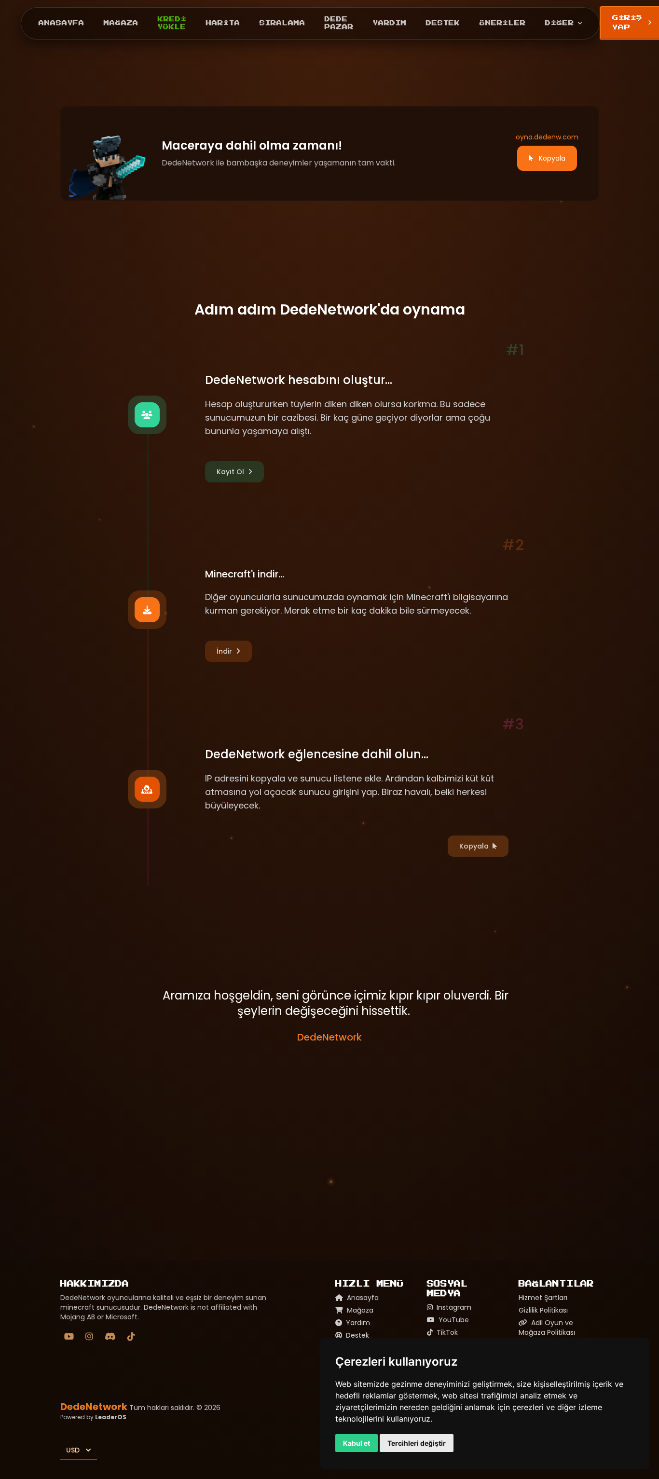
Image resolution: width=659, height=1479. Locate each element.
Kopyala (552, 158)
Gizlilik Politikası (543, 1310)
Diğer (559, 23)
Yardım (390, 23)
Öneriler (503, 23)
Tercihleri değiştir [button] (416, 1443)
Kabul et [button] (356, 1443)
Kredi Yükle (172, 23)
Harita (223, 23)
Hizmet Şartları (543, 1297)
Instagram (453, 1307)
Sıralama (282, 23)
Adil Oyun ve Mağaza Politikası (547, 1327)
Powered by (93, 1417)
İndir (224, 651)
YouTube (453, 1320)
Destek (443, 23)
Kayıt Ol (230, 472)
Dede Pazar (339, 23)
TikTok (446, 1332)
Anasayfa (61, 23)
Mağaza (121, 23)
